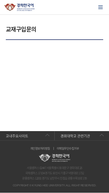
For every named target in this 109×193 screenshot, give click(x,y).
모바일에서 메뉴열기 (100, 7)
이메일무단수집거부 (68, 148)
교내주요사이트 (17, 136)
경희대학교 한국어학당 (19, 7)
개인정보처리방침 (40, 148)
